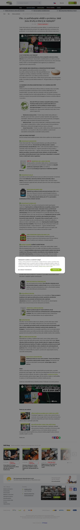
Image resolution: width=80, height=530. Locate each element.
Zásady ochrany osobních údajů (45, 266)
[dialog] (40, 265)
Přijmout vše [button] (56, 269)
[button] (25, 269)
